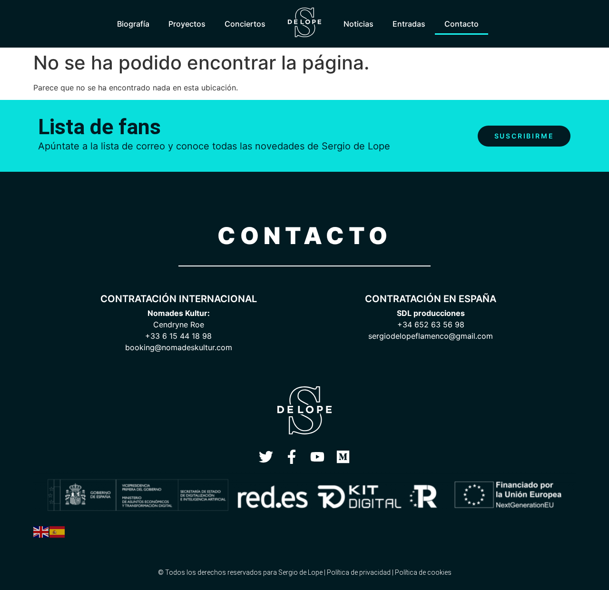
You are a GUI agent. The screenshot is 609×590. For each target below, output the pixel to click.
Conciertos (245, 24)
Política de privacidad (359, 572)
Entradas (409, 24)
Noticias (358, 24)
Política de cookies (423, 572)
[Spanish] (57, 531)
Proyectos (187, 24)
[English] (41, 531)
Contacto (461, 24)
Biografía (133, 24)
